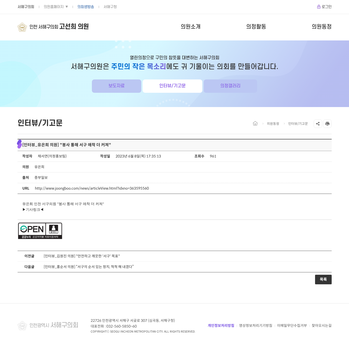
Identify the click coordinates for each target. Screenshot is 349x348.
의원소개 (191, 27)
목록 (323, 279)
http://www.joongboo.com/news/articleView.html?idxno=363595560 (92, 188)
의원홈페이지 (54, 7)
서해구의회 (26, 7)
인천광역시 (53, 325)
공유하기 (318, 123)
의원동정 (322, 27)
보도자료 (116, 85)
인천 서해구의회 (59, 26)
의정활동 (256, 27)
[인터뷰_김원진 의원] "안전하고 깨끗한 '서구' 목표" (82, 256)
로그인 (327, 7)
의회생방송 (85, 7)
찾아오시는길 (322, 325)
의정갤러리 (230, 85)
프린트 (327, 123)
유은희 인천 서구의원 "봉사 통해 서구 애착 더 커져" (63, 204)
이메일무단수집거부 (292, 325)
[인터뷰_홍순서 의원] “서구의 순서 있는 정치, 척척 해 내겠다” (89, 267)
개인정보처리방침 (221, 325)
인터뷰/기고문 (172, 85)
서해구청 (110, 7)
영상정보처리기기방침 (255, 325)
